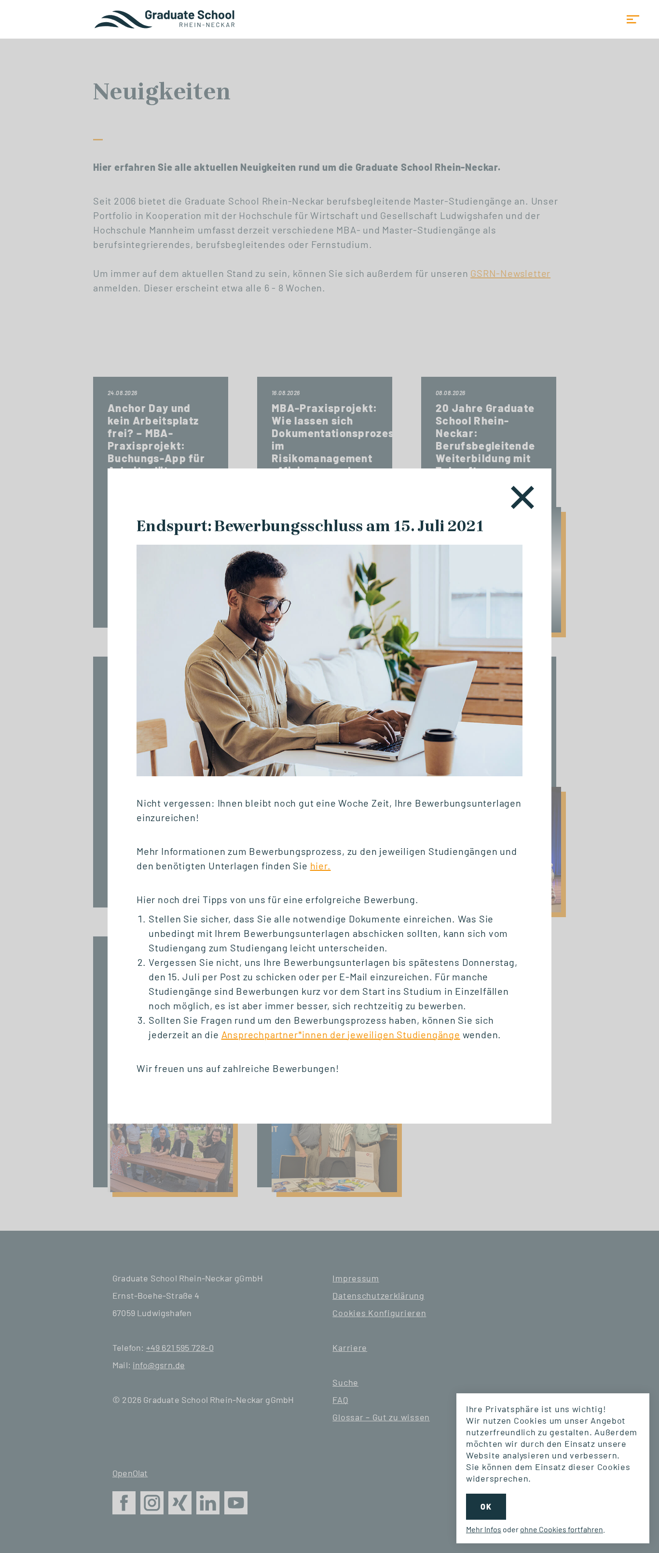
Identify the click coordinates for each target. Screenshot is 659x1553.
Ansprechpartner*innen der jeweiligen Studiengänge (340, 1034)
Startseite (165, 19)
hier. (320, 865)
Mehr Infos (483, 1529)
